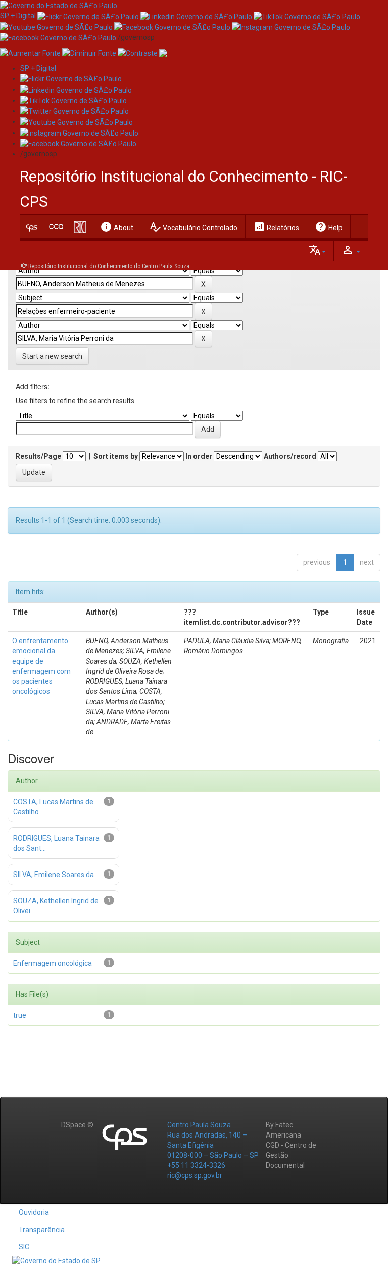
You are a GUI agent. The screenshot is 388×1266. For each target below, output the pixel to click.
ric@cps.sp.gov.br (194, 1175)
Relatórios (276, 227)
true (19, 1015)
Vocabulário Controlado (193, 227)
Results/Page (38, 456)
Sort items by (115, 456)
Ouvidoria (34, 1212)
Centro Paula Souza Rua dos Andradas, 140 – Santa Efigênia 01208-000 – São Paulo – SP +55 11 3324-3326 (213, 1145)
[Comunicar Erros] (163, 53)
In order (198, 456)
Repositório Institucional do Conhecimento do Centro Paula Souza (108, 266)
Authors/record (290, 456)
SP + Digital (18, 16)
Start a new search (52, 356)
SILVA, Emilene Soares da (53, 874)
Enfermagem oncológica (52, 963)
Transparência (42, 1230)
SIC (24, 1247)
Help (329, 227)
